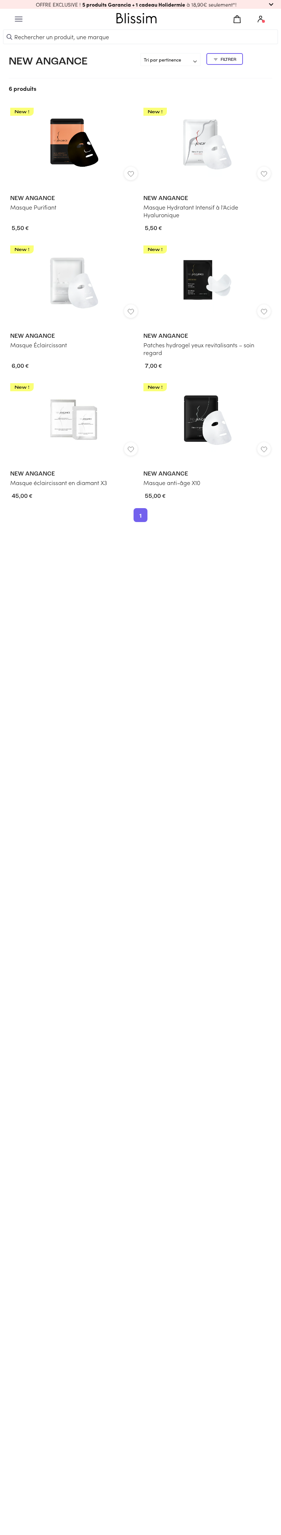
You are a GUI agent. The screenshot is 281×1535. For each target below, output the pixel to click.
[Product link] (74, 159)
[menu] (19, 19)
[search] (9, 37)
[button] (140, 4)
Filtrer (228, 60)
